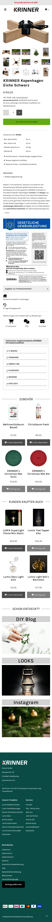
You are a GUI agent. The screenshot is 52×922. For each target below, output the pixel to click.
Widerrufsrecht (8, 857)
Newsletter (30, 831)
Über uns (29, 812)
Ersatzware (6, 834)
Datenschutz (7, 853)
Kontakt (29, 805)
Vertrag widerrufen (13, 884)
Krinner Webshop (26, 917)
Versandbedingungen (10, 879)
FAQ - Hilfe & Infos (33, 808)
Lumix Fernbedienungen (11, 808)
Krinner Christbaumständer (12, 812)
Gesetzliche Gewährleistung (12, 864)
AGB (3, 868)
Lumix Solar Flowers (9, 823)
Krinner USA (30, 820)
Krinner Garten (7, 820)
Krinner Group (31, 823)
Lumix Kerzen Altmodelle (11, 831)
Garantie (5, 861)
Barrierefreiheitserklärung (11, 872)
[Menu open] (5, 9)
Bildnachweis (7, 876)
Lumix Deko (6, 816)
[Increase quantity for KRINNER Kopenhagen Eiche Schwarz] (19, 112)
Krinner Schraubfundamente (13, 827)
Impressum (6, 850)
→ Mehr (6, 213)
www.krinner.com (8, 780)
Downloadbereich (32, 827)
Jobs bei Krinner (32, 816)
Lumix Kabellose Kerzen (11, 805)
